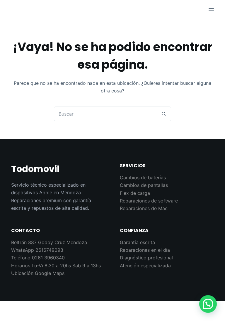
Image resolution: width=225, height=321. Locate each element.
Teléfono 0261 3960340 (38, 258)
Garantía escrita (137, 242)
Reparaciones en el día (145, 250)
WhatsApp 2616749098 (37, 250)
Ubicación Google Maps (37, 273)
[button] (208, 304)
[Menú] (211, 10)
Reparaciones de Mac (144, 208)
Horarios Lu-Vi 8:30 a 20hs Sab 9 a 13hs (56, 265)
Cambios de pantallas (144, 185)
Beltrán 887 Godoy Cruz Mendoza (49, 242)
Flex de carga (135, 193)
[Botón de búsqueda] (163, 114)
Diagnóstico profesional (146, 258)
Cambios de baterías (143, 177)
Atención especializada (145, 265)
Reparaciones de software (149, 201)
